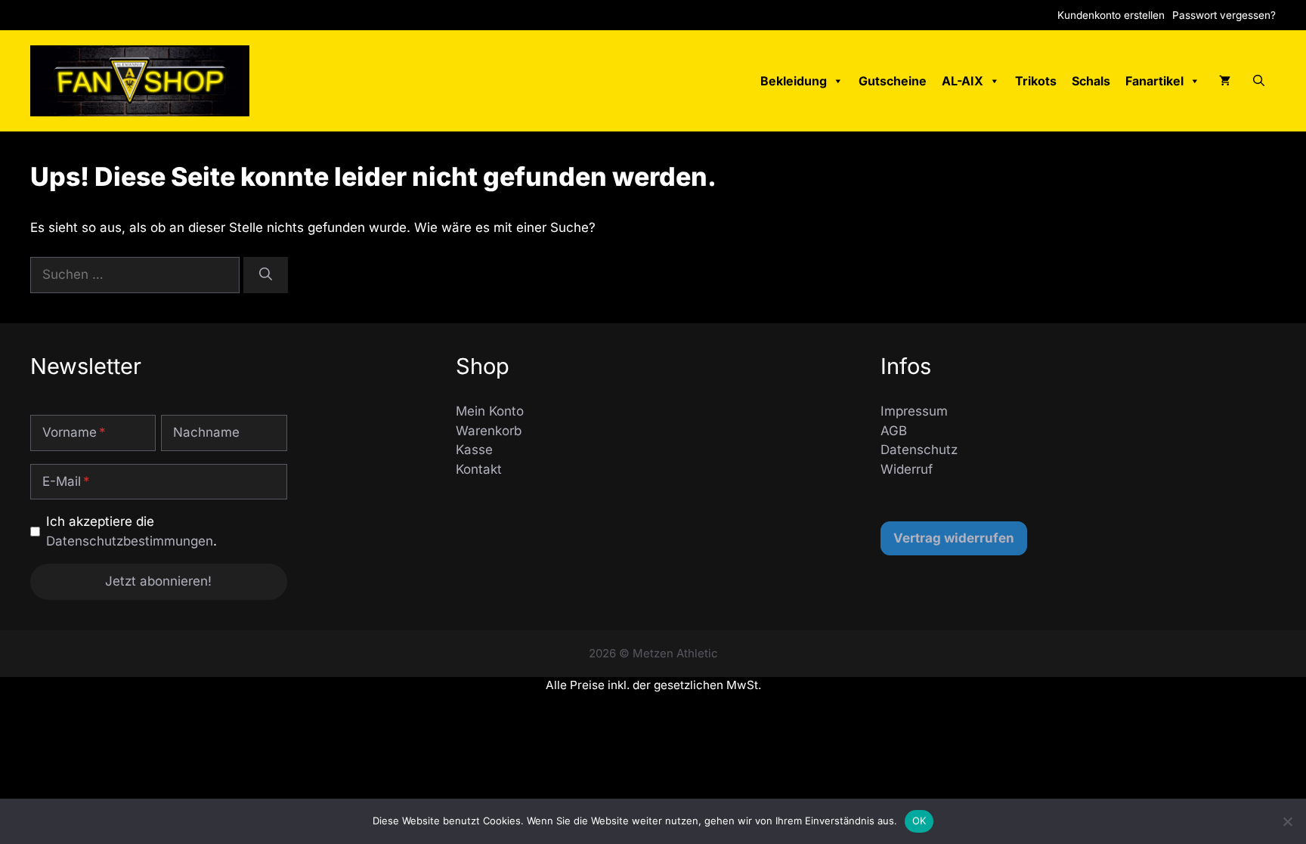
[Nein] (1287, 821)
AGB (893, 430)
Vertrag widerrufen (953, 538)
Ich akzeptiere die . (131, 531)
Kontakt (479, 469)
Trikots (1036, 80)
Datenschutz (919, 449)
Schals (1091, 80)
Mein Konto (490, 411)
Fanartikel (1154, 80)
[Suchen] (265, 275)
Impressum (914, 411)
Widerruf (906, 469)
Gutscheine (893, 80)
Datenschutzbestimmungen (129, 541)
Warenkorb (488, 430)
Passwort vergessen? (1224, 15)
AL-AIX (962, 80)
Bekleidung (793, 80)
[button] (1259, 81)
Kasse (474, 449)
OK (919, 821)
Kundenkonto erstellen (1111, 15)
